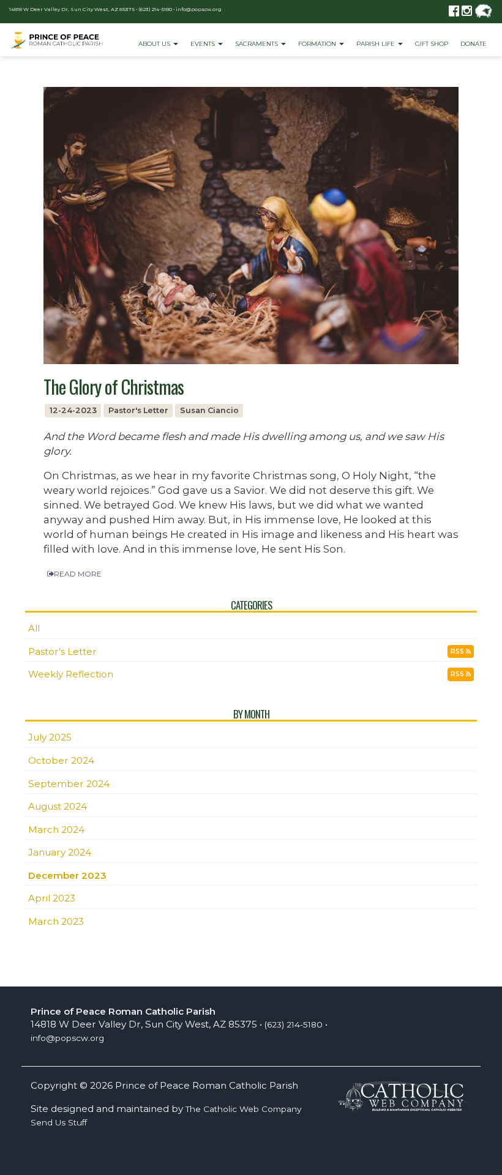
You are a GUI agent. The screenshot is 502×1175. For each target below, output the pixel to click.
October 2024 (61, 760)
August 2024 (57, 806)
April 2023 (51, 898)
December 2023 (67, 875)
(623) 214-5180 (155, 9)
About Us (155, 44)
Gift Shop (431, 44)
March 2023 (56, 921)
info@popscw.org (199, 9)
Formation (318, 44)
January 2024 (59, 852)
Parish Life (376, 44)
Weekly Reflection (70, 674)
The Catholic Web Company (243, 1109)
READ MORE (78, 573)
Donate (473, 44)
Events (203, 44)
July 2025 (50, 737)
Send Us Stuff (59, 1122)
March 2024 (56, 829)
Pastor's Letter (62, 651)
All (34, 628)
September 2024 (69, 783)
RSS (458, 651)
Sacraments (257, 44)
